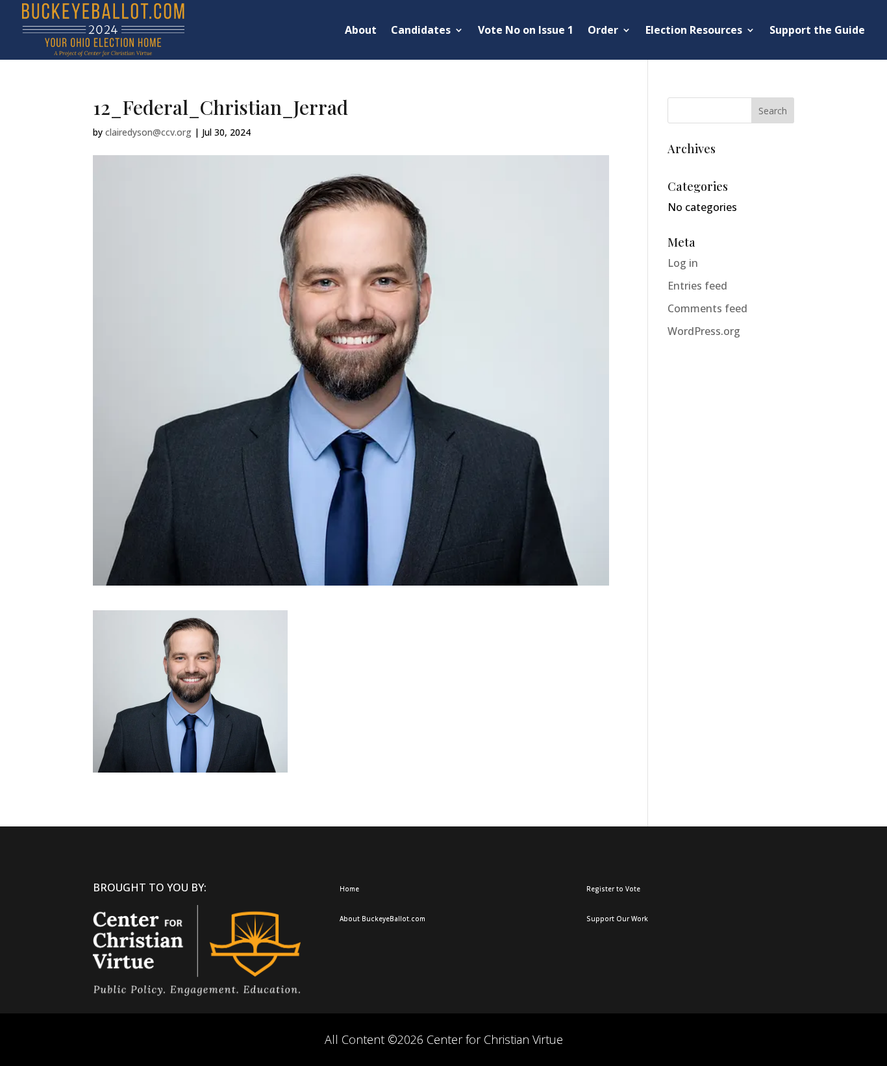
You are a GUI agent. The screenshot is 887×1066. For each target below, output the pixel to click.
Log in (683, 263)
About (361, 30)
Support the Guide (817, 30)
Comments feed (707, 308)
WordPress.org (704, 331)
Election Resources (693, 30)
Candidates (421, 30)
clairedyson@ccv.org (148, 132)
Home (349, 888)
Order (603, 30)
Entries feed (697, 286)
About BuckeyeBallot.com (382, 918)
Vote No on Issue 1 (525, 30)
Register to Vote (613, 888)
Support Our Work (617, 918)
